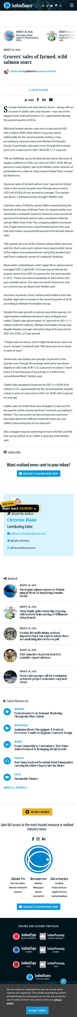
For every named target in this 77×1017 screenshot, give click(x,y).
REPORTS (18, 741)
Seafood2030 (38, 896)
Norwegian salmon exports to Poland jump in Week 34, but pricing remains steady (42, 593)
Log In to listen (40, 90)
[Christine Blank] (7, 71)
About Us (18, 878)
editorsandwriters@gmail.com (28, 533)
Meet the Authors (18, 883)
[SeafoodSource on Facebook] (33, 839)
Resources (38, 878)
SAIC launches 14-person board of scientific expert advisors (40, 656)
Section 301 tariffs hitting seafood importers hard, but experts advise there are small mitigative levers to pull (44, 636)
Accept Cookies (37, 1010)
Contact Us (18, 891)
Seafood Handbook (59, 896)
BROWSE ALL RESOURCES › (16, 787)
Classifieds (59, 883)
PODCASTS (19, 758)
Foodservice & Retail (46, 71)
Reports (38, 891)
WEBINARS (19, 709)
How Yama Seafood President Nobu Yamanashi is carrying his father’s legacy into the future (43, 764)
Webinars (38, 883)
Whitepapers (38, 887)
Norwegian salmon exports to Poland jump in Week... (27, 37)
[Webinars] (9, 711)
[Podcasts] (9, 760)
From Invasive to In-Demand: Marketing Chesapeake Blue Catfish (38, 714)
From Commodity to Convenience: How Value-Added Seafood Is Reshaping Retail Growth (41, 747)
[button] (38, 100)
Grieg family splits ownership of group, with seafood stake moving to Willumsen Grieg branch (44, 614)
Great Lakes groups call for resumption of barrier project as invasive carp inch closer (43, 679)
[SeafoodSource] (18, 5)
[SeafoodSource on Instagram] (38, 839)
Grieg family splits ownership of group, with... (67, 37)
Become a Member (40, 812)
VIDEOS (17, 774)
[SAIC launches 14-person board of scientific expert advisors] (10, 655)
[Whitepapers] (9, 728)
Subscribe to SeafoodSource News (40, 473)
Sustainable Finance (26, 779)
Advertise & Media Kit (18, 887)
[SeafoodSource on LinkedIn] (43, 839)
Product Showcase (59, 887)
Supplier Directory (59, 891)
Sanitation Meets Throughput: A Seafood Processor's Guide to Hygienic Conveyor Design (43, 731)
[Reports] (9, 744)
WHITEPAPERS (21, 725)
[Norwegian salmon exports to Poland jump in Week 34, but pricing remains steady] (9, 35)
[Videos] (9, 777)
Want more (17, 508)
